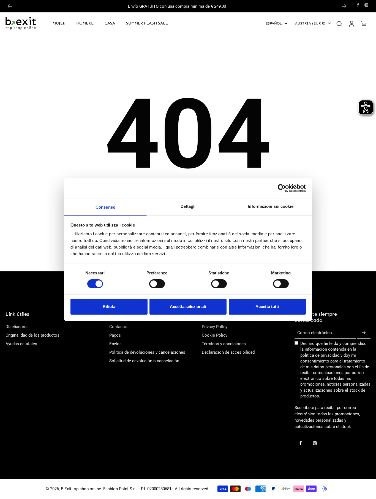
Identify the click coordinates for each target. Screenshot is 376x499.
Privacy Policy (214, 326)
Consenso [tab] (105, 206)
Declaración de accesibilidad (228, 352)
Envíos (115, 343)
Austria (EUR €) (310, 23)
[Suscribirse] (363, 333)
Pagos (115, 335)
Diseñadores (17, 326)
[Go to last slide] (9, 6)
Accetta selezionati (188, 306)
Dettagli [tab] (188, 206)
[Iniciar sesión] (351, 23)
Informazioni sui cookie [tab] (270, 206)
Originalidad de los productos (32, 335)
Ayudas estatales (21, 343)
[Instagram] (366, 5)
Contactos (119, 326)
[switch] (157, 283)
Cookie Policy (214, 335)
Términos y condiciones (224, 343)
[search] (339, 23)
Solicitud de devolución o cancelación (144, 360)
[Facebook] (358, 5)
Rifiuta (109, 306)
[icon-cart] (363, 23)
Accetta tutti (267, 306)
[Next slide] (344, 6)
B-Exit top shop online (81, 488)
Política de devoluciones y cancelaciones (147, 352)
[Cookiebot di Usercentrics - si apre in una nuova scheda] (282, 188)
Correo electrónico (314, 333)
